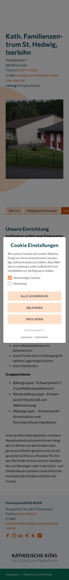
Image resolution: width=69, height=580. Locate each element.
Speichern (34, 319)
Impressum (26, 337)
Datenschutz (41, 337)
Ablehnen (34, 307)
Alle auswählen (34, 296)
